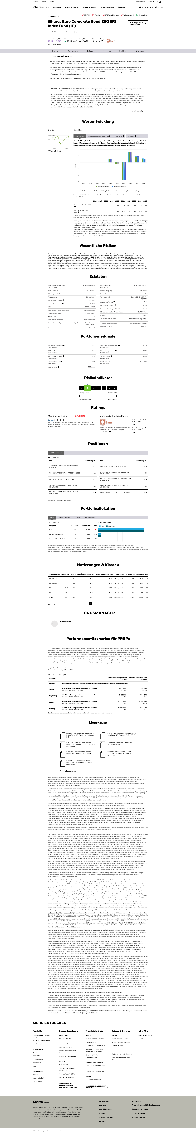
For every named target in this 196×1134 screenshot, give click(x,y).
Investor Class (54, 574)
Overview (55, 51)
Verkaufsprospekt (128, 15)
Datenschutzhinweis (140, 1109)
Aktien (35, 1052)
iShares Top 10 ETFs (67, 1074)
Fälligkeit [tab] (78, 517)
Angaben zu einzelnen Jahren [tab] (99, 136)
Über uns (102, 1105)
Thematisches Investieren (95, 1046)
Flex (50, 588)
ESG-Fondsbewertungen (135, 872)
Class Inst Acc (53, 583)
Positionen (123, 51)
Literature (140, 51)
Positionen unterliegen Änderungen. (60, 500)
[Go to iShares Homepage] (41, 7)
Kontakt (141, 1039)
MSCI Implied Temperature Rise (67, 876)
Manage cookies (138, 1117)
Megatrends (37, 1081)
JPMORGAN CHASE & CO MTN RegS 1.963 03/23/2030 (63, 466)
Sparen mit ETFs (65, 1047)
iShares (44, 1)
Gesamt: (51, 420)
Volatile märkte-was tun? (95, 1039)
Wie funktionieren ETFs (121, 1042)
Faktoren (36, 1075)
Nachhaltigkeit (38, 1078)
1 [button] (90, 603)
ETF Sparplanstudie (93, 1080)
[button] (156, 7)
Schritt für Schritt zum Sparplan (67, 1052)
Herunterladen (143, 15)
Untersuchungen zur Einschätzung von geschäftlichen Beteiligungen (96, 874)
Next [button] (92, 603)
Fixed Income (91, 1042)
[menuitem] (57, 7)
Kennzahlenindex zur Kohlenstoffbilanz (60, 874)
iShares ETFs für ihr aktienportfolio (93, 1056)
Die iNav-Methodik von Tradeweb (121, 1059)
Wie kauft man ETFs (120, 1046)
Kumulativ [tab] (131, 136)
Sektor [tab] (52, 517)
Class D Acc (53, 579)
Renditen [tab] (78, 130)
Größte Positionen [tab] (56, 453)
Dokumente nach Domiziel (122, 1054)
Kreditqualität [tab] (90, 517)
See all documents (68, 771)
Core (34, 1066)
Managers (107, 51)
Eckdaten (91, 51)
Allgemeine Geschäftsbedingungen (146, 1105)
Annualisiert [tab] (118, 136)
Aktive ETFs (63, 1065)
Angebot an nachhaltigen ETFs (95, 1067)
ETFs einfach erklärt (120, 1039)
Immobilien (37, 1063)
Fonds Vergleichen (40, 1044)
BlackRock (35, 1)
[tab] (59, 141)
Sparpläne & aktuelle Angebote (67, 1069)
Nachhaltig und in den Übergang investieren (94, 1050)
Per (49, 674)
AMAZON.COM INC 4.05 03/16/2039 (113, 466)
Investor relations (106, 1117)
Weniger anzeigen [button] (138, 111)
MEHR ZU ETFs (65, 1039)
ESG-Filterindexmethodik (127, 874)
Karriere (102, 1121)
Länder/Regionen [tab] (64, 517)
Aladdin (52, 1)
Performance (73, 51)
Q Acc (51, 597)
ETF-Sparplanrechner (67, 1056)
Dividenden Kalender (67, 1077)
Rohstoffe (36, 1056)
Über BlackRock (105, 1109)
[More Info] (102, 40)
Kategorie (52, 525)
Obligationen (38, 1059)
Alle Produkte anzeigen (41, 1040)
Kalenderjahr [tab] (80, 136)
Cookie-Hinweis (138, 1113)
